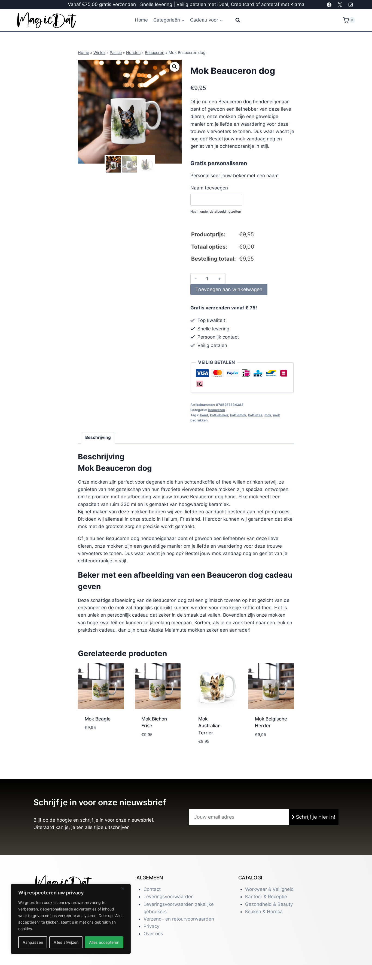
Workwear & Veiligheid (269, 889)
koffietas (255, 415)
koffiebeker (219, 415)
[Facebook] (329, 4)
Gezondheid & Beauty (269, 904)
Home (141, 20)
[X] (339, 4)
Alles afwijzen (66, 942)
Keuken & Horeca (264, 911)
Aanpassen (33, 942)
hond (204, 415)
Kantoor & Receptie (266, 896)
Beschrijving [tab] (98, 437)
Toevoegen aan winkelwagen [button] (100, 742)
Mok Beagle (98, 719)
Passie (116, 52)
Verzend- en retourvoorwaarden (179, 919)
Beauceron (154, 52)
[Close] (125, 888)
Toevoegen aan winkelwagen (229, 289)
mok (267, 415)
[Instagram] (350, 4)
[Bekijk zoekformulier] (234, 20)
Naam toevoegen (209, 188)
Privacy (151, 926)
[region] (71, 919)
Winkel (99, 52)
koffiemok (238, 415)
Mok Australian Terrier (209, 725)
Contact (152, 889)
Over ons (153, 933)
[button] (174, 67)
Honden (133, 52)
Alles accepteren (104, 942)
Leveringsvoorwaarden (169, 896)
